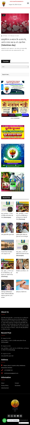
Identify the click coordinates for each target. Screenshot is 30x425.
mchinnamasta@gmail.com (11, 373)
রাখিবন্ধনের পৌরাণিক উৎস (21, 292)
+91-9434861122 (8, 370)
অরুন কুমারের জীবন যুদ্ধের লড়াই (7, 234)
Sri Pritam (5, 35)
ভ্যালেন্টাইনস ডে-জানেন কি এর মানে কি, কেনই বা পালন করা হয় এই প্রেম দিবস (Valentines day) (13, 42)
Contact (17, 383)
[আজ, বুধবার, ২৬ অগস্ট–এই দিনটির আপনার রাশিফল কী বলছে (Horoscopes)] (22, 245)
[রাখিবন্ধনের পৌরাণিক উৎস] (22, 285)
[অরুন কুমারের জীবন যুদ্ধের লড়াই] (7, 228)
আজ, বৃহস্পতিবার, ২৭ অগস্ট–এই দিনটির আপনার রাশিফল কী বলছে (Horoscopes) (7, 215)
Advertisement (5, 388)
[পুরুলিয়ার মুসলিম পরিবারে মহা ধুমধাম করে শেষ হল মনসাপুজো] (22, 228)
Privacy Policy (4, 385)
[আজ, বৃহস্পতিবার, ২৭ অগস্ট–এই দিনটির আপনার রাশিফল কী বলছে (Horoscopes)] (7, 207)
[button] (28, 3)
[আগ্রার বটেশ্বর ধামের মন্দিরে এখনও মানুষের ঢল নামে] (7, 245)
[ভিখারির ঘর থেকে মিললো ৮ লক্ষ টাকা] (22, 264)
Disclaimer (17, 385)
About (2, 383)
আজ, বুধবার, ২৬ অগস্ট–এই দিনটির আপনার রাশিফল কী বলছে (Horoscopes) (22, 253)
